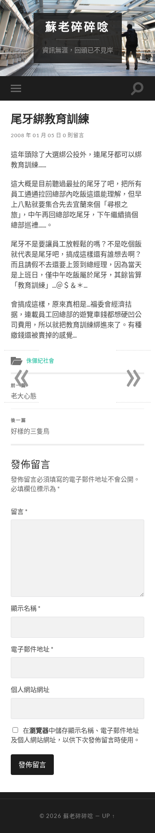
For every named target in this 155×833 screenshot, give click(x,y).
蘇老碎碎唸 (77, 27)
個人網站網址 (30, 689)
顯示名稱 (25, 608)
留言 (19, 511)
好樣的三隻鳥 (30, 426)
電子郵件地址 (32, 649)
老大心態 (24, 391)
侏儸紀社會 (40, 360)
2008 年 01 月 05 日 (36, 135)
